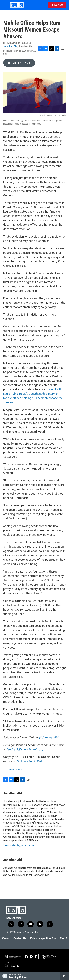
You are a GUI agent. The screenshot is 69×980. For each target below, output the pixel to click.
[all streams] (64, 976)
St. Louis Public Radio (30, 761)
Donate (58, 4)
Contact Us (19, 938)
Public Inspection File (43, 938)
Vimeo (5, 938)
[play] (5, 976)
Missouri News (14, 769)
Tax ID (63, 938)
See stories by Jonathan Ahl (19, 845)
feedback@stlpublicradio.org (24, 749)
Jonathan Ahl (10, 46)
